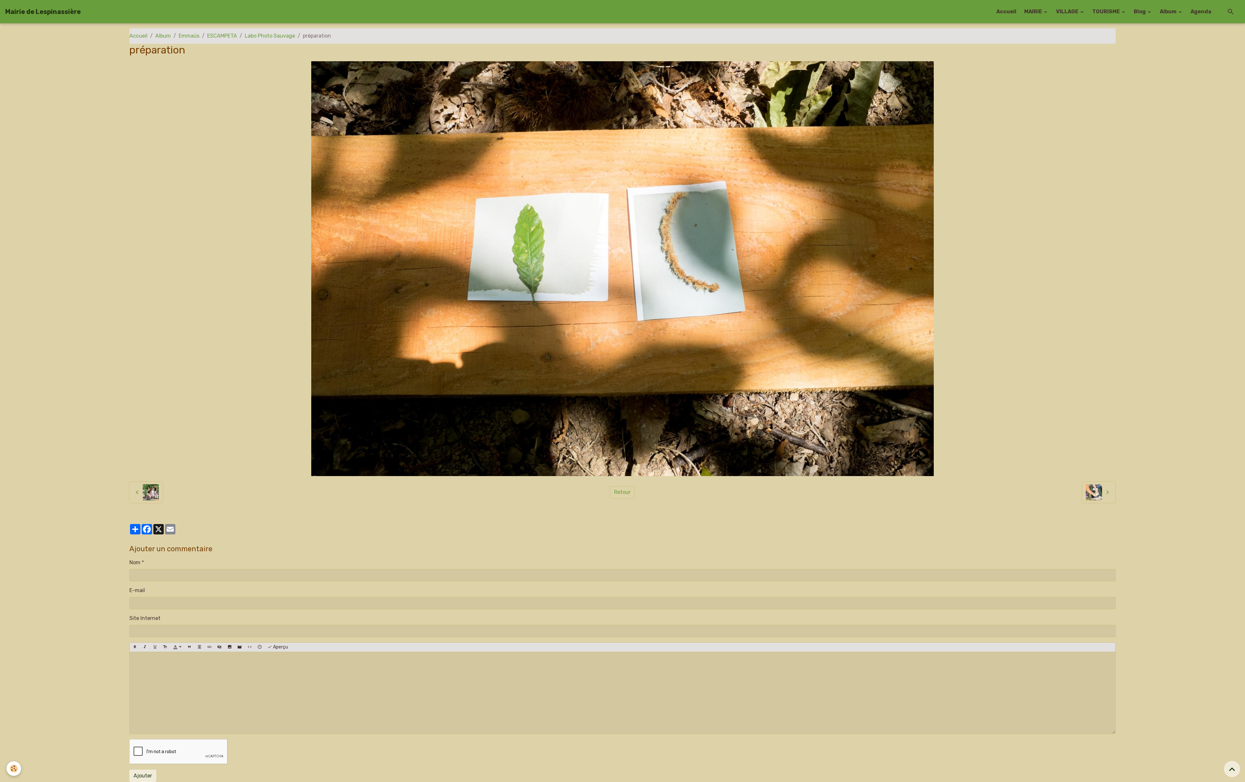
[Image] (229, 647)
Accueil (1006, 11)
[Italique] (145, 647)
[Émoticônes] (260, 647)
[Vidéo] (239, 647)
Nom (134, 562)
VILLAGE (1067, 11)
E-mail (137, 590)
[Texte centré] (199, 647)
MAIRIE (1033, 11)
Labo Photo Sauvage (270, 36)
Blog (1140, 11)
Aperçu (280, 647)
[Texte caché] (219, 647)
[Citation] (189, 647)
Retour (622, 492)
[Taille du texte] (165, 647)
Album (1169, 11)
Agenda (1201, 11)
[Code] (249, 647)
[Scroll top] (1232, 769)
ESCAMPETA (222, 36)
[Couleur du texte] (177, 647)
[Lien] (209, 647)
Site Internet (144, 618)
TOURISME (1106, 11)
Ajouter (143, 776)
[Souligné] (155, 647)
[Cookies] (13, 768)
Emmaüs (189, 36)
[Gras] (135, 647)
